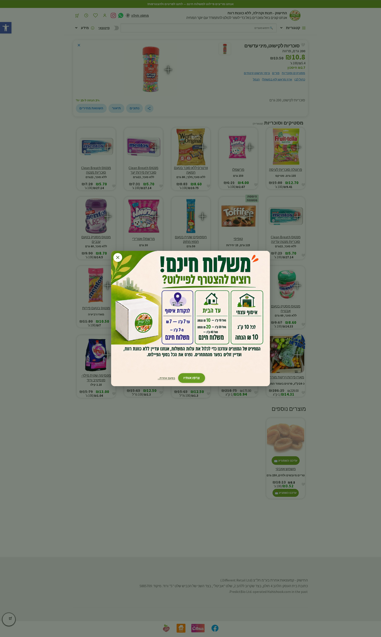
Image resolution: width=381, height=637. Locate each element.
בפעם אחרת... (166, 378)
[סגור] (117, 257)
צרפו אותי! (191, 378)
